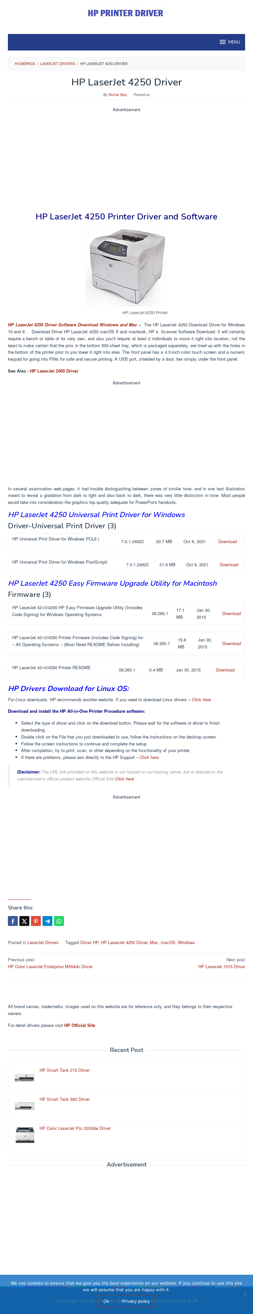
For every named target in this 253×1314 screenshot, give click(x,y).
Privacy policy (136, 1301)
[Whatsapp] (59, 921)
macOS (168, 942)
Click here (201, 699)
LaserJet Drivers (43, 942)
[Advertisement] (126, 159)
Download (227, 541)
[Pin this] (36, 921)
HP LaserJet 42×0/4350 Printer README (51, 667)
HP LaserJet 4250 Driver (124, 942)
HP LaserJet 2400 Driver (54, 371)
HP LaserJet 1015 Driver (221, 962)
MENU (234, 42)
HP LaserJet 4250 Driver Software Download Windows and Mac (72, 324)
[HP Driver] (126, 13)
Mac (154, 942)
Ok (106, 1301)
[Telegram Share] (47, 921)
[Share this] (13, 921)
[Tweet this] (24, 921)
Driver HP (89, 942)
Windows (186, 942)
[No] (244, 1294)
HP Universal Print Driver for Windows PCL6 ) (55, 539)
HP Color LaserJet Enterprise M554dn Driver (50, 962)
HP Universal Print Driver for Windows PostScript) (59, 562)
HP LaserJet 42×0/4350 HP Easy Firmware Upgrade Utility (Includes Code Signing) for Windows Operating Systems (77, 610)
